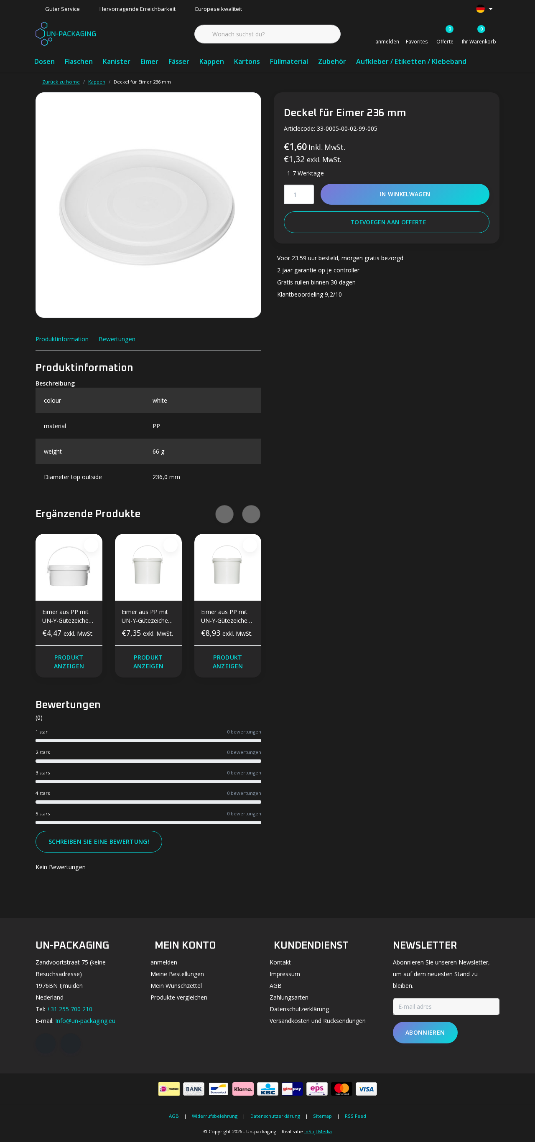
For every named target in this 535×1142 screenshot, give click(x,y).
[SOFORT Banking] (243, 1089)
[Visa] (366, 1089)
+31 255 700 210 (69, 1009)
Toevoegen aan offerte (388, 222)
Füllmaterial (289, 61)
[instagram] (71, 1043)
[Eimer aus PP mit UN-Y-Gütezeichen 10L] (227, 567)
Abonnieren (425, 1032)
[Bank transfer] (193, 1089)
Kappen (211, 61)
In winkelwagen (405, 194)
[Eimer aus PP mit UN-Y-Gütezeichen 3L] (69, 567)
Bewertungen (117, 339)
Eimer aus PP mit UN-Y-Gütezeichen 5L (146, 617)
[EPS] (317, 1089)
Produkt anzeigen (69, 661)
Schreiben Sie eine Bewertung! (98, 841)
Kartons (247, 61)
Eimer (149, 61)
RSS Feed (355, 1116)
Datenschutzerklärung (275, 1116)
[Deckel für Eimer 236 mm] (148, 205)
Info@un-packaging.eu (85, 1021)
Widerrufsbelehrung (214, 1116)
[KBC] (267, 1089)
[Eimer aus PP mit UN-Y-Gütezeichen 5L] (148, 567)
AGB (174, 1116)
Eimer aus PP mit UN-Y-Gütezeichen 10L (226, 617)
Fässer (178, 61)
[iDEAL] (169, 1089)
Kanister (116, 61)
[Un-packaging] (66, 33)
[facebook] (46, 1043)
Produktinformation (62, 339)
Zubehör (332, 61)
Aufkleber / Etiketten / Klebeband (411, 61)
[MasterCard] (341, 1089)
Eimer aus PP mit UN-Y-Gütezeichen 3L (67, 617)
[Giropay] (292, 1089)
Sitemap (322, 1116)
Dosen (44, 61)
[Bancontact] (218, 1089)
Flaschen (79, 61)
